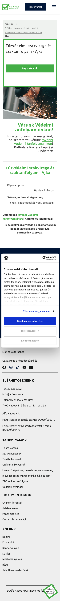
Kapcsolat (8, 542)
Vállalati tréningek (12, 486)
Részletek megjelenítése (36, 311)
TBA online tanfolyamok (16, 481)
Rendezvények (10, 548)
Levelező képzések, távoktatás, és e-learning (27, 470)
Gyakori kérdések (12, 502)
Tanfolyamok (10, 448)
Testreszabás (28, 330)
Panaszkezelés (10, 513)
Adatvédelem (10, 508)
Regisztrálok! (30, 68)
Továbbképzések (12, 459)
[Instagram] (11, 367)
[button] (53, 7)
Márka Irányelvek (12, 559)
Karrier (6, 553)
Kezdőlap (9, 24)
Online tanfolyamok (13, 464)
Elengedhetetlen (30, 340)
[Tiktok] (17, 367)
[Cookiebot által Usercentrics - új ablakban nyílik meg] (42, 258)
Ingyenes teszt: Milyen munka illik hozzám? (27, 475)
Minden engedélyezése (30, 320)
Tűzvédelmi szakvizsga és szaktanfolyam (23, 32)
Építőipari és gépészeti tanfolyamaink (21, 28)
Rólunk (6, 536)
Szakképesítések (11, 453)
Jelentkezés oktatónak (15, 570)
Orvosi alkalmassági (14, 519)
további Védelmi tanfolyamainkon (33, 142)
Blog (5, 564)
